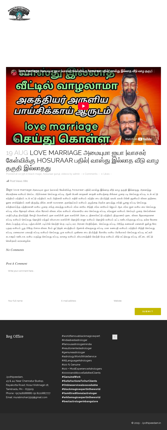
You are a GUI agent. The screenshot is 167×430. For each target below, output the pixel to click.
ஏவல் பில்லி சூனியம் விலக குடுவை (136, 198)
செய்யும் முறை (134, 211)
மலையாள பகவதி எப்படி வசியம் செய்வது (36, 232)
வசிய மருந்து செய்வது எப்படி (43, 236)
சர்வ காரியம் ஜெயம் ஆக (108, 206)
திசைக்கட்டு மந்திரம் (100, 215)
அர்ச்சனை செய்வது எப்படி (49, 194)
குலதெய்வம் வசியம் (76, 202)
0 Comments (90, 173)
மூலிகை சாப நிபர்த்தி (86, 232)
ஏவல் (113, 198)
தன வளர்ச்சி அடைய (76, 215)
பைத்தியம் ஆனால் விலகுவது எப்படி (83, 228)
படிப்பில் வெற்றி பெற (53, 223)
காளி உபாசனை (55, 202)
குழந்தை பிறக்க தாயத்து (101, 202)
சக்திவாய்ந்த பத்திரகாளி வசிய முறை (27, 206)
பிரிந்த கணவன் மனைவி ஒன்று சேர (137, 223)
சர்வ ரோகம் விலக (46, 211)
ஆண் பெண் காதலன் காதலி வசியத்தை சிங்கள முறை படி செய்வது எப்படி (106, 194)
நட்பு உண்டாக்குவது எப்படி (129, 219)
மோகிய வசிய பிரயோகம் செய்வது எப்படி (121, 232)
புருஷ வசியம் (13, 228)
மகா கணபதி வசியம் (116, 228)
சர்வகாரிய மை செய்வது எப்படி (89, 211)
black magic (35, 173)
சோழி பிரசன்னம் (39, 215)
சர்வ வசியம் (64, 211)
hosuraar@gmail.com (13, 2)
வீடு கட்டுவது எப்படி (126, 236)
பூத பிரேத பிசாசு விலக (34, 228)
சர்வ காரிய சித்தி (83, 206)
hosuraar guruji (51, 173)
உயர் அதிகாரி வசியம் (59, 198)
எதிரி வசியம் (79, 198)
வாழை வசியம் (68, 236)
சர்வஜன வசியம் (116, 211)
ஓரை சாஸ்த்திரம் (15, 202)
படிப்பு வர (71, 223)
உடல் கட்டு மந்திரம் (35, 198)
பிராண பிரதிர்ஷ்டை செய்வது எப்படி (96, 223)
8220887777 (33, 2)
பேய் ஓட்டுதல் (55, 228)
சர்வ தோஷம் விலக (24, 211)
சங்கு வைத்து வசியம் (61, 206)
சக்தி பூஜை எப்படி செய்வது (131, 202)
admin (76, 173)
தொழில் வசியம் (105, 219)
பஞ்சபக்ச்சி (35, 223)
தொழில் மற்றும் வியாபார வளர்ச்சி (51, 219)
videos (65, 173)
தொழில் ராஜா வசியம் (83, 219)
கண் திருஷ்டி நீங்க (36, 202)
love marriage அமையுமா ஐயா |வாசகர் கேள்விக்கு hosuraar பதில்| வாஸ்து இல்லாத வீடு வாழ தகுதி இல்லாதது (76, 189)
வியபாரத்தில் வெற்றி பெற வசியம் (95, 236)
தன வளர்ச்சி (56, 215)
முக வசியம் (66, 232)
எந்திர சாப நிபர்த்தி (98, 198)
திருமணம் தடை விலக (126, 215)
